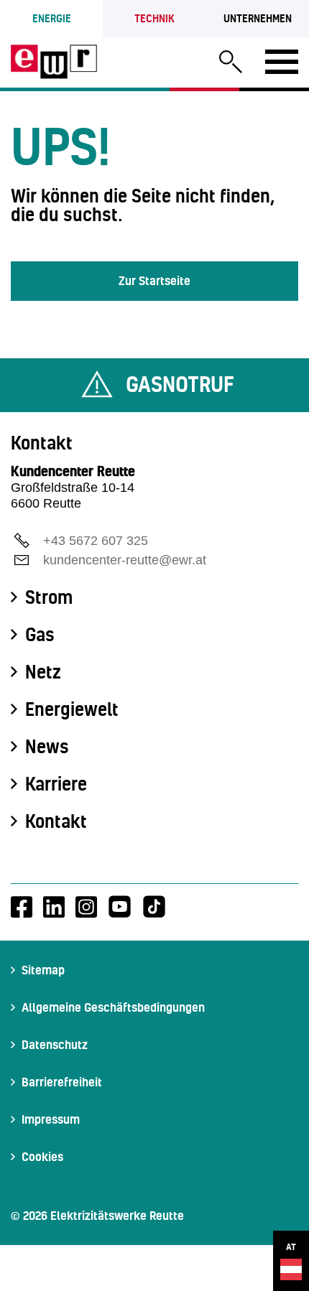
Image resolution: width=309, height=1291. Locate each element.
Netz (43, 672)
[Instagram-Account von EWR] (86, 907)
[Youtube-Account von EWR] (120, 907)
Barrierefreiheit (62, 1081)
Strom (49, 597)
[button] (230, 63)
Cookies (42, 1156)
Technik (154, 18)
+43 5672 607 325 (95, 540)
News (47, 747)
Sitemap (43, 969)
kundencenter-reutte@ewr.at (124, 560)
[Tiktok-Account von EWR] (154, 907)
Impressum (51, 1119)
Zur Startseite (154, 280)
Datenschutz (55, 1044)
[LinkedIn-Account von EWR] (54, 907)
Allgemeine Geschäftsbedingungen (113, 1007)
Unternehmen (257, 18)
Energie (51, 18)
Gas (40, 635)
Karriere (56, 784)
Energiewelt (72, 709)
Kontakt (56, 821)
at (291, 1246)
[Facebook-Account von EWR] (21, 907)
